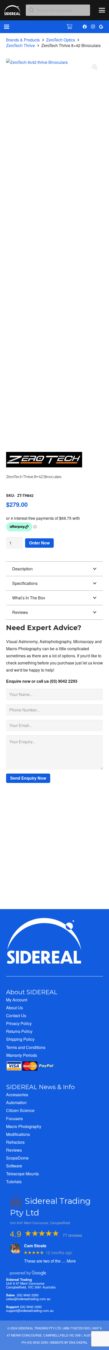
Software (14, 1166)
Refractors (15, 1142)
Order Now (39, 543)
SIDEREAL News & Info (40, 1087)
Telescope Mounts (22, 1174)
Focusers (14, 1118)
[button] (102, 10)
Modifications (18, 1134)
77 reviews (72, 1235)
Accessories (17, 1094)
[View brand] (44, 471)
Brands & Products (23, 40)
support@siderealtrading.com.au (29, 1310)
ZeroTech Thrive (20, 45)
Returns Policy (19, 1031)
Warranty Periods (21, 1055)
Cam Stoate (35, 1245)
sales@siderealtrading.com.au (28, 1298)
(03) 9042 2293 (28, 1295)
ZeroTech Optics (60, 40)
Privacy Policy (19, 1023)
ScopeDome (17, 1158)
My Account (16, 1000)
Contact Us (16, 1015)
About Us (14, 1008)
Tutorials (14, 1181)
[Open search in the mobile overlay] (58, 10)
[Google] (101, 27)
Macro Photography (23, 1126)
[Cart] (69, 26)
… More (69, 1261)
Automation (16, 1102)
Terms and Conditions (25, 1047)
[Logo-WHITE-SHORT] (12, 11)
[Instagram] (93, 27)
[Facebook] (85, 27)
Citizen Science (20, 1110)
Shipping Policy (20, 1039)
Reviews (14, 1150)
